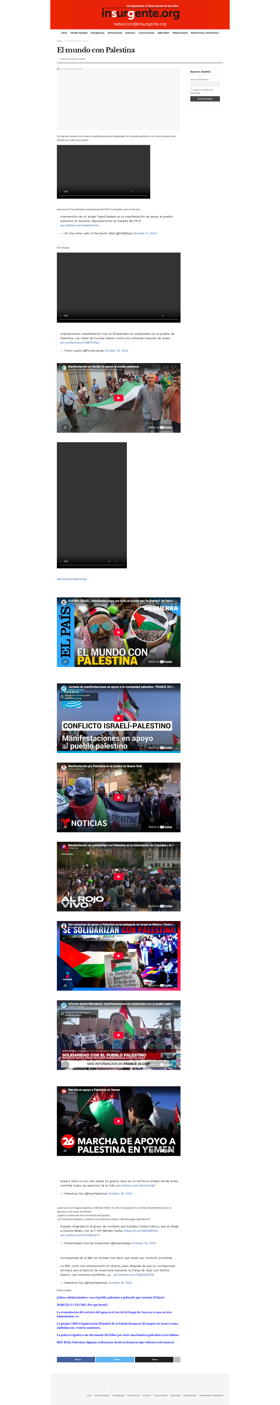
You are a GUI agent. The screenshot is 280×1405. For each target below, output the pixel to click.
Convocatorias (146, 33)
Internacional (115, 33)
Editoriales (163, 33)
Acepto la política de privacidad (202, 91)
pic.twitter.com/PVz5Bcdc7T (80, 1235)
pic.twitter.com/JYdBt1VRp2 (79, 342)
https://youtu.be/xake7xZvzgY (72, 579)
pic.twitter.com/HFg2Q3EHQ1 (134, 1274)
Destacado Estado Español (77, 41)
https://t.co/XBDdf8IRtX (141, 1230)
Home (59, 41)
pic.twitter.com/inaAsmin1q (79, 225)
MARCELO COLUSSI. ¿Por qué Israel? (82, 1304)
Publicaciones (180, 33)
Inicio (64, 33)
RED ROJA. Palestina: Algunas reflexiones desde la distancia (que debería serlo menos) (115, 1342)
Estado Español (79, 33)
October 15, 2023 (116, 350)
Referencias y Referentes (205, 33)
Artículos (130, 33)
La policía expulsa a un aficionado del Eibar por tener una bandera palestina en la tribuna (117, 1335)
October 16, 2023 (120, 1193)
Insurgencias (97, 33)
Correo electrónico (199, 79)
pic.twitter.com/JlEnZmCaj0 (135, 1185)
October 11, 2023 (145, 233)
